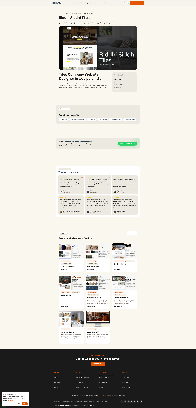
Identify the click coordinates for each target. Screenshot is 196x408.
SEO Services (79, 382)
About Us (56, 377)
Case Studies (125, 377)
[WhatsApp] (122, 401)
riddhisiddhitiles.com (119, 84)
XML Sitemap (96, 401)
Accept (24, 403)
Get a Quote (125, 382)
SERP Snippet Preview (104, 380)
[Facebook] (125, 401)
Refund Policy (78, 401)
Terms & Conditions (67, 401)
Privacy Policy (57, 401)
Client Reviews (125, 380)
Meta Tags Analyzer (104, 377)
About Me (72, 3)
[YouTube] (131, 401)
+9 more (101, 387)
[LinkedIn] (134, 401)
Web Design (79, 375)
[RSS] (141, 401)
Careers (56, 387)
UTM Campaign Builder (104, 385)
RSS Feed (104, 401)
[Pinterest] (138, 401)
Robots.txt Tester (103, 382)
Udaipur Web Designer (64, 405)
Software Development (82, 387)
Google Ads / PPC (80, 385)
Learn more (11, 400)
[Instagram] (128, 401)
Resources (111, 3)
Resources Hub (126, 387)
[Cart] (128, 3)
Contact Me (103, 3)
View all (131, 233)
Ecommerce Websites (81, 380)
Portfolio (80, 3)
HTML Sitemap (125, 385)
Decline (18, 403)
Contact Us (56, 385)
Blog (86, 3)
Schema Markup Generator (106, 375)
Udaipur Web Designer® (98, 355)
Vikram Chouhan (89, 405)
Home (60, 13)
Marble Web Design (75, 13)
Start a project (136, 3)
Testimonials (93, 3)
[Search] (124, 3)
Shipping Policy (88, 401)
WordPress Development (82, 377)
